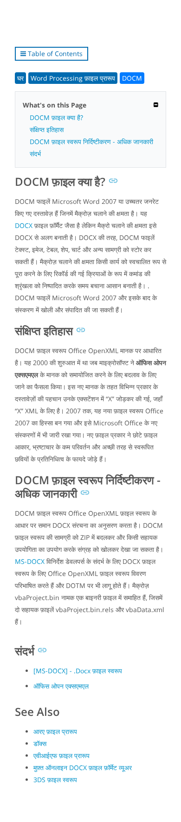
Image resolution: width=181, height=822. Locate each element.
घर (20, 78)
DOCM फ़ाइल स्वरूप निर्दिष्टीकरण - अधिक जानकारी (91, 141)
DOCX (23, 225)
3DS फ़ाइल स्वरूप (55, 779)
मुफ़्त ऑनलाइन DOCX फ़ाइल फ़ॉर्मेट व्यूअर (82, 767)
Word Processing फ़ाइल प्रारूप (73, 78)
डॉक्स (39, 743)
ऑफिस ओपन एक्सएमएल (61, 686)
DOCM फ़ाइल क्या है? (56, 117)
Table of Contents (54, 53)
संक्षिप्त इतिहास (47, 129)
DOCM (132, 78)
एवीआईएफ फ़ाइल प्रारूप (61, 755)
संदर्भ (35, 153)
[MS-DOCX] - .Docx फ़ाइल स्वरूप (77, 670)
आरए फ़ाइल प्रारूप (55, 731)
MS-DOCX (30, 561)
